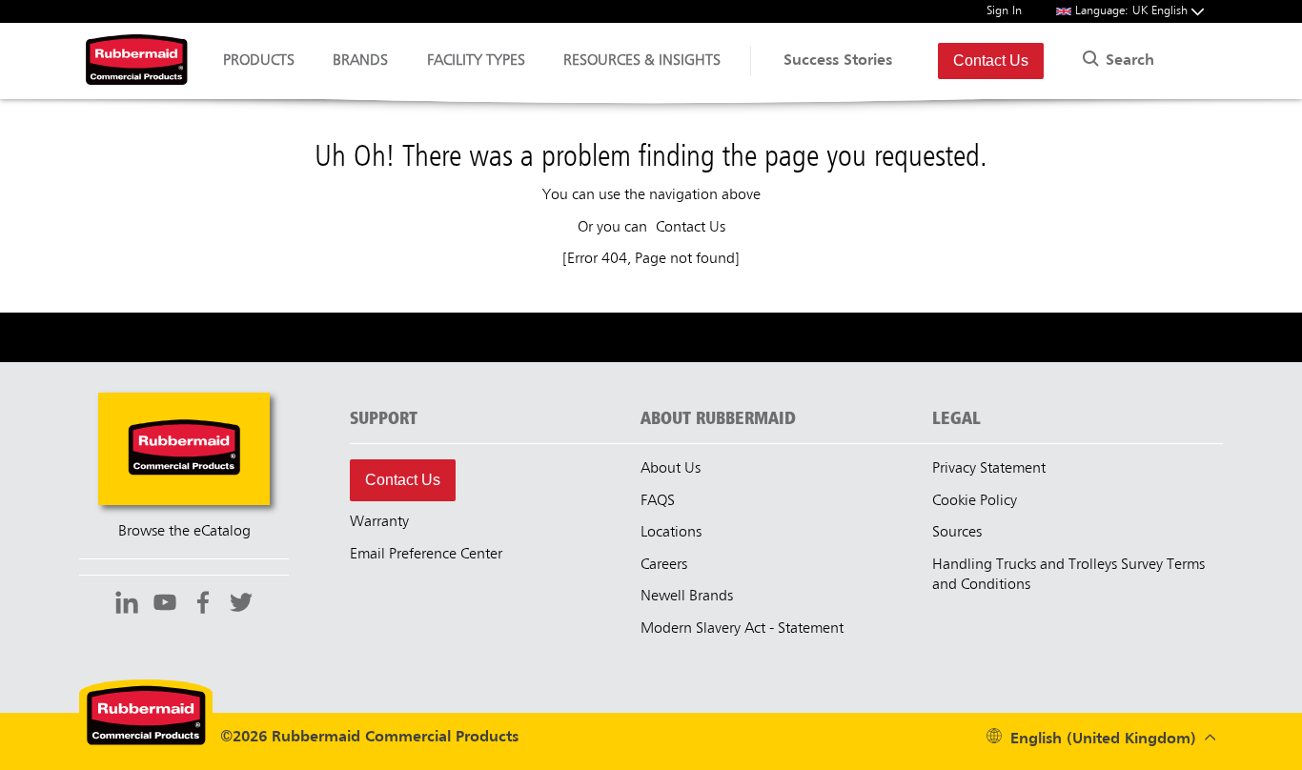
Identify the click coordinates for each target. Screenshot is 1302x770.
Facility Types (476, 61)
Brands (360, 61)
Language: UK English (1133, 11)
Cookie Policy (974, 501)
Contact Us (990, 60)
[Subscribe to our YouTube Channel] (165, 605)
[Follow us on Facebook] (203, 605)
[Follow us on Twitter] (241, 605)
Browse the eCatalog (184, 531)
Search (1127, 61)
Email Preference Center (426, 554)
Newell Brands (687, 596)
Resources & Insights (642, 61)
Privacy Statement (989, 468)
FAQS (658, 501)
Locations (671, 532)
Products (259, 61)
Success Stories (837, 61)
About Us (671, 468)
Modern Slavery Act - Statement (742, 629)
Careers (664, 565)
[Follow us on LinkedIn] (127, 605)
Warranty (379, 522)
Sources (957, 532)
